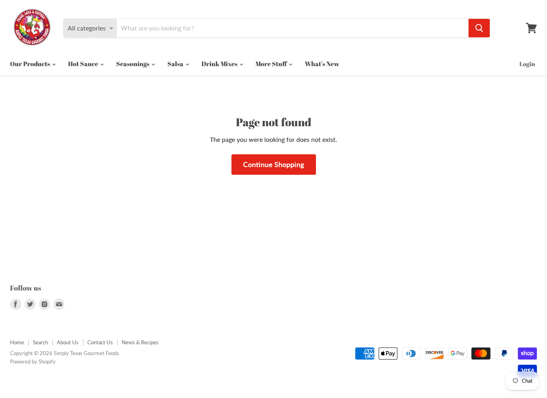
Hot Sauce (83, 63)
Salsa (176, 63)
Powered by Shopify (33, 361)
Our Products (30, 63)
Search (40, 342)
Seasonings (133, 63)
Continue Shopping (273, 164)
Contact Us (100, 342)
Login (527, 64)
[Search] (479, 28)
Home (17, 342)
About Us (67, 342)
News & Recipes (140, 342)
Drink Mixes (220, 63)
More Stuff (271, 63)
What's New (322, 63)
